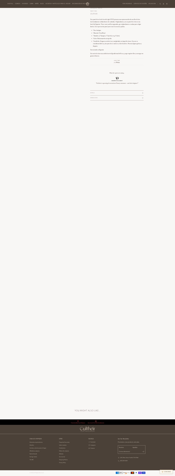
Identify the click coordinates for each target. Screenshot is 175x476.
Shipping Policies (63, 459)
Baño (37, 3)
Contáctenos (62, 448)
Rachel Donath (33, 454)
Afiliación (152, 3)
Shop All (10, 3)
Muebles (32, 445)
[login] (163, 4)
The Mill (31, 459)
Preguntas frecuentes (64, 442)
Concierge (167, 471)
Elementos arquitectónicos (36, 442)
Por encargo (127, 3)
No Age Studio (33, 456)
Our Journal (62, 456)
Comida (17, 3)
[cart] (167, 4)
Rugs (42, 3)
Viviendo (25, 3)
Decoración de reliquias (81, 3)
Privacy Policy (62, 462)
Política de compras (64, 451)
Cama (31, 3)
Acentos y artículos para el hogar (58, 3)
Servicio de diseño (140, 3)
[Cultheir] (88, 4)
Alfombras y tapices (34, 451)
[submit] (143, 452)
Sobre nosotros (62, 445)
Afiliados (61, 454)
